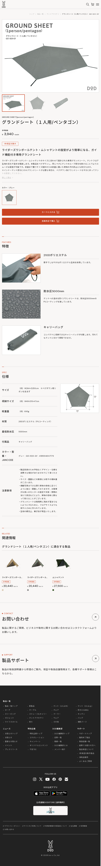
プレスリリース (11, 749)
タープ (7, 710)
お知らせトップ (11, 734)
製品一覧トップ (11, 706)
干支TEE (33, 749)
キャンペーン (35, 742)
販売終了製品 (84, 738)
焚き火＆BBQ (83, 710)
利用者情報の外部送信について (56, 826)
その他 (56, 722)
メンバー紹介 (59, 749)
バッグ (80, 718)
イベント (8, 746)
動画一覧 (58, 742)
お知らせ (8, 738)
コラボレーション (37, 738)
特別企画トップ (36, 734)
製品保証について (86, 749)
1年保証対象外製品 (86, 753)
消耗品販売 (83, 757)
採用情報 (84, 826)
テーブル (32, 710)
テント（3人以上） (85, 706)
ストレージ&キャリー (38, 714)
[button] (13, 103)
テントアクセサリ (53, 14)
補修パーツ (82, 722)
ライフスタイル (11, 722)
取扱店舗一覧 (84, 742)
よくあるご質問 (85, 761)
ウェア (56, 718)
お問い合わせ (9, 829)
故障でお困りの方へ (87, 746)
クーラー (57, 714)
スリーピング (10, 714)
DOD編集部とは (61, 746)
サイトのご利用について (32, 826)
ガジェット (9, 718)
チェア (56, 710)
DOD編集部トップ (61, 734)
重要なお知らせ (11, 742)
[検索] (87, 4)
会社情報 (74, 826)
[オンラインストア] (92, 4)
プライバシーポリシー (12, 826)
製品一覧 (40, 14)
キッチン (81, 714)
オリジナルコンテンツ (39, 746)
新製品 (32, 706)
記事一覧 (58, 738)
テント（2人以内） (61, 706)
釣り (31, 722)
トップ (31, 14)
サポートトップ (85, 734)
